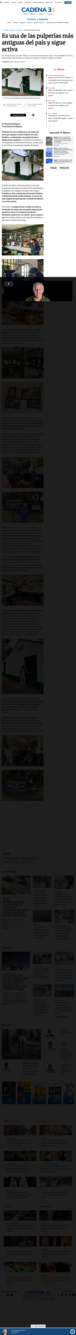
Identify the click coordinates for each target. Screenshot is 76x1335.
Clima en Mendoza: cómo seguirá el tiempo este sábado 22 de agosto (60, 92)
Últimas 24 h (49, 2)
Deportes (6, 2)
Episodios (56, 145)
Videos (9, 22)
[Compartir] (33, 115)
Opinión (20, 2)
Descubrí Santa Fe (39, 22)
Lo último (59, 69)
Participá (68, 2)
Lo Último (25, 14)
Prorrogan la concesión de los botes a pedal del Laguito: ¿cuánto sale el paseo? (60, 118)
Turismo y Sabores (38, 19)
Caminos (13, 2)
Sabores (29, 22)
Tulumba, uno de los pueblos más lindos (57, 22)
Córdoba (41, 14)
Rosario (49, 14)
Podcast (54, 168)
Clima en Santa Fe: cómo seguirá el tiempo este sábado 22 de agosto (60, 105)
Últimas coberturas (38, 2)
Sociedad (54, 113)
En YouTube (58, 2)
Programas (27, 2)
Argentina (32, 14)
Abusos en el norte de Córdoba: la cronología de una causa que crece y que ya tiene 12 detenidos (60, 80)
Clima (53, 88)
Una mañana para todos (58, 75)
